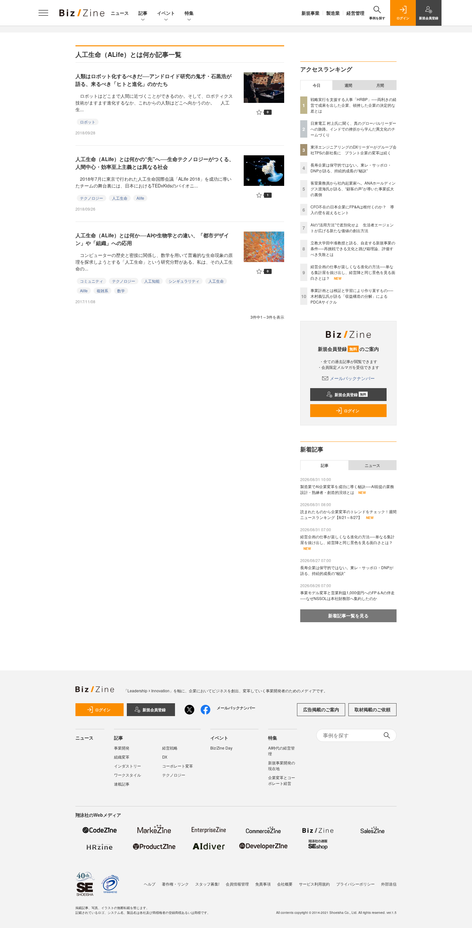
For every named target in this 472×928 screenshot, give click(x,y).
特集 (189, 13)
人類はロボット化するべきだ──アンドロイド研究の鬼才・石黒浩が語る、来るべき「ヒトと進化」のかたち (153, 79)
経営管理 (355, 13)
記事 (142, 13)
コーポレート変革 (177, 766)
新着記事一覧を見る (348, 615)
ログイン (351, 411)
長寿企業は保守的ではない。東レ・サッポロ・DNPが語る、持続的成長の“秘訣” (350, 167)
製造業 (333, 13)
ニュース (120, 13)
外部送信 (389, 884)
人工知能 (152, 281)
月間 (380, 85)
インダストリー (127, 766)
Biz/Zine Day (221, 748)
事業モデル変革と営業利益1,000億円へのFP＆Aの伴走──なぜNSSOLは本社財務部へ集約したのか (347, 595)
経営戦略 (170, 748)
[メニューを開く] (43, 13)
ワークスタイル (127, 775)
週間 (348, 85)
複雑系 (102, 290)
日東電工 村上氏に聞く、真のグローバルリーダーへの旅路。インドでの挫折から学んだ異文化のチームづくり (353, 128)
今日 (316, 85)
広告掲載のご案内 (321, 709)
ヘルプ (149, 884)
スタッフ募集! (207, 884)
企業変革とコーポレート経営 (281, 780)
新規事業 (310, 13)
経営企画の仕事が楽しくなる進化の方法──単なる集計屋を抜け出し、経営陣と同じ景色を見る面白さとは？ (352, 272)
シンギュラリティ (184, 281)
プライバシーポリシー (355, 884)
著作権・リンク (175, 884)
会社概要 (285, 884)
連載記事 (121, 784)
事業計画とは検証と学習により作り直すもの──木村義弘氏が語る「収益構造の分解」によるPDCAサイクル (351, 296)
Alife (140, 198)
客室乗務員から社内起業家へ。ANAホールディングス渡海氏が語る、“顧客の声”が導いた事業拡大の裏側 (353, 188)
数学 (121, 290)
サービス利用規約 (314, 884)
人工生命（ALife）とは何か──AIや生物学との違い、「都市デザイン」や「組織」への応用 (152, 239)
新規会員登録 (350, 394)
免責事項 (263, 884)
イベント (166, 13)
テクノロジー (91, 198)
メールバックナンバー (352, 378)
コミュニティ (91, 281)
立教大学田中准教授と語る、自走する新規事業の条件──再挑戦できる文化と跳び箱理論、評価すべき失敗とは (352, 248)
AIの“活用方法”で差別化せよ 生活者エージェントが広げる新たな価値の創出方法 (352, 227)
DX (164, 757)
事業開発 (121, 748)
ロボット (87, 121)
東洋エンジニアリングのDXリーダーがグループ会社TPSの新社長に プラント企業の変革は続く (353, 149)
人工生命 (119, 198)
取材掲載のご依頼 (372, 709)
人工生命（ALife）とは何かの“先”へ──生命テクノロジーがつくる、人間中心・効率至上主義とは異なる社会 (154, 162)
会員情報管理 (237, 884)
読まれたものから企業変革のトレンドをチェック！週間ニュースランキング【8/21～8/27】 (348, 514)
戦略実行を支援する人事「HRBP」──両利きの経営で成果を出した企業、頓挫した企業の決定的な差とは (353, 105)
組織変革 (121, 757)
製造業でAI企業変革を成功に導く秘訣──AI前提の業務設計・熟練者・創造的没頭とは (347, 489)
